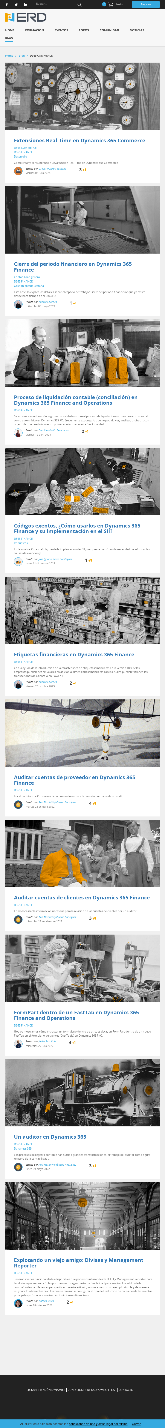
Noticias (137, 30)
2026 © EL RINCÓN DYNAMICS (46, 1390)
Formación (34, 30)
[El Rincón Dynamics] (25, 17)
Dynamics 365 (23, 1148)
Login (119, 4)
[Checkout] (110, 4)
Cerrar (136, 1424)
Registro (146, 4)
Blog (9, 38)
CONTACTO (126, 1390)
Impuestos (21, 543)
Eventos (61, 30)
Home (9, 30)
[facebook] (6, 4)
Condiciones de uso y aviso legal (92, 1390)
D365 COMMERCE (25, 148)
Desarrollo (20, 156)
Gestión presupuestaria (29, 286)
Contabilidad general (27, 277)
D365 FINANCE (23, 152)
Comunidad (109, 30)
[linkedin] (25, 4)
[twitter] (16, 4)
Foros (84, 30)
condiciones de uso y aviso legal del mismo (98, 1424)
